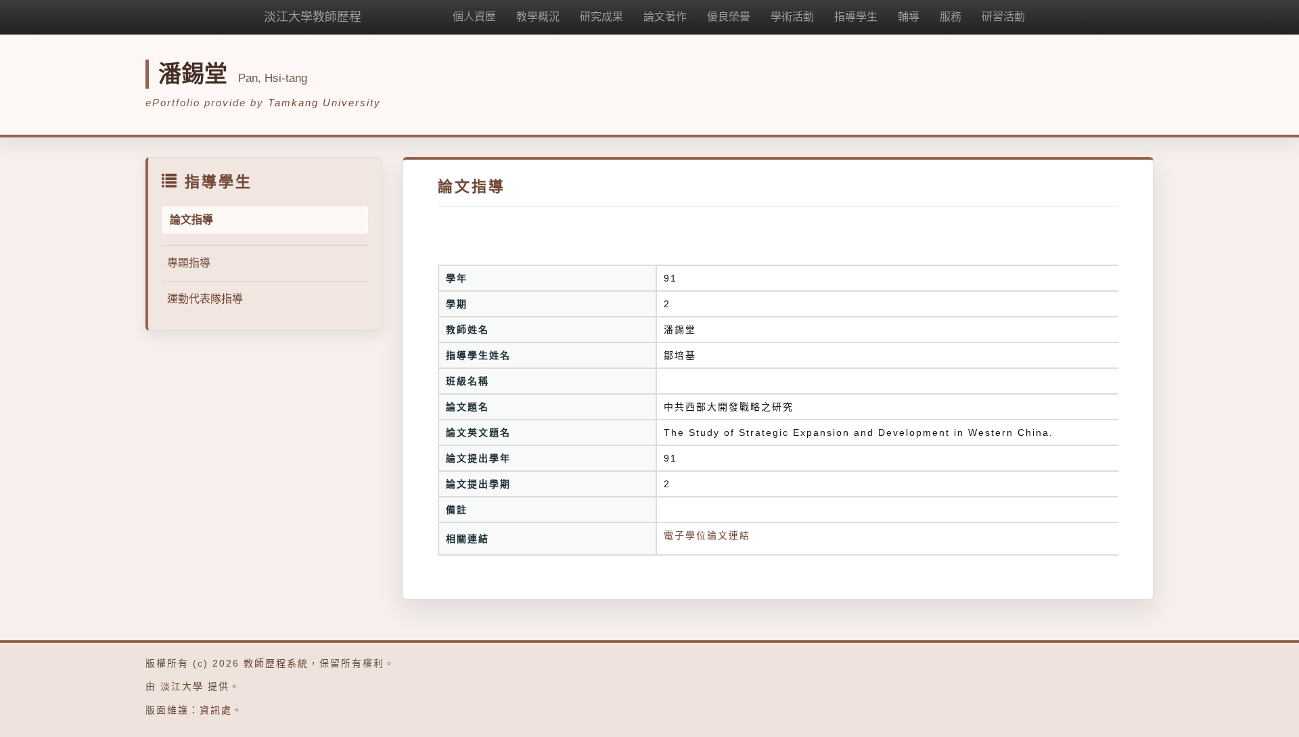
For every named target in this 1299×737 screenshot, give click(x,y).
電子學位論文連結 (707, 535)
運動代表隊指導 (205, 299)
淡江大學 (182, 686)
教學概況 (538, 16)
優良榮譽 (728, 16)
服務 (950, 16)
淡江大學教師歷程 (312, 17)
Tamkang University (324, 102)
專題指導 (188, 263)
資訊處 (216, 710)
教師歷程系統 (276, 663)
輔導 (908, 16)
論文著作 (665, 16)
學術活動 (792, 16)
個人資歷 (474, 16)
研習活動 (1003, 16)
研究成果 (601, 16)
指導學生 (856, 16)
